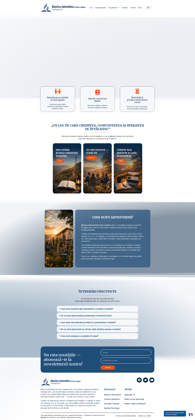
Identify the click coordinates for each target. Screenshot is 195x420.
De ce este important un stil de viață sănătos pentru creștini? (91, 329)
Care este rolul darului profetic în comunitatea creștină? (88, 322)
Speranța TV (130, 395)
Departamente (100, 8)
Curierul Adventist (112, 399)
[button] (97, 309)
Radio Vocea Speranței (134, 399)
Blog (140, 8)
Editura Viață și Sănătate (135, 404)
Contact (133, 8)
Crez (91, 8)
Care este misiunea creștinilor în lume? (80, 336)
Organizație (112, 8)
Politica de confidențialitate (126, 416)
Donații (124, 8)
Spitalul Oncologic (112, 408)
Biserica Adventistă (112, 395)
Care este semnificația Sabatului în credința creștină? (87, 309)
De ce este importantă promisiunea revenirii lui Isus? (86, 315)
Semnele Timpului (111, 404)
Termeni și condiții (144, 416)
